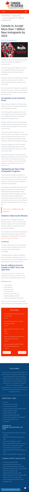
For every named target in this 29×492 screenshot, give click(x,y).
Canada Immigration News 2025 (11, 415)
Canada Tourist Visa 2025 (9, 413)
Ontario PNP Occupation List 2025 (12, 447)
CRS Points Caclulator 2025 (10, 462)
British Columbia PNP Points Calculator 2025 (14, 475)
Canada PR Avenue (6, 15)
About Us (5, 402)
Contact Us (6, 421)
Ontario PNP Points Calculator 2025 (12, 477)
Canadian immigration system (9, 161)
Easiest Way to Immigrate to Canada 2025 (14, 417)
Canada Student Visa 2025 (10, 410)
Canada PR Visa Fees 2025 (10, 406)
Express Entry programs (17, 179)
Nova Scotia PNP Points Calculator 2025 (13, 466)
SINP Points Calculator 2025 (10, 471)
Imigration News (16, 15)
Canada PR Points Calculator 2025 (12, 464)
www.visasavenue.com (7, 387)
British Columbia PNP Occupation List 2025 (14, 443)
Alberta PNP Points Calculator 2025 (12, 473)
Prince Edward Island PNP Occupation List (14, 454)
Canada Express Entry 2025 (10, 404)
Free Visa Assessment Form (10, 419)
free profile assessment (15, 275)
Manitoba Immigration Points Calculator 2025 (14, 468)
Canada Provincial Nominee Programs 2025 (14, 408)
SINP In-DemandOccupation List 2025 (13, 445)
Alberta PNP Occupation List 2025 (12, 441)
